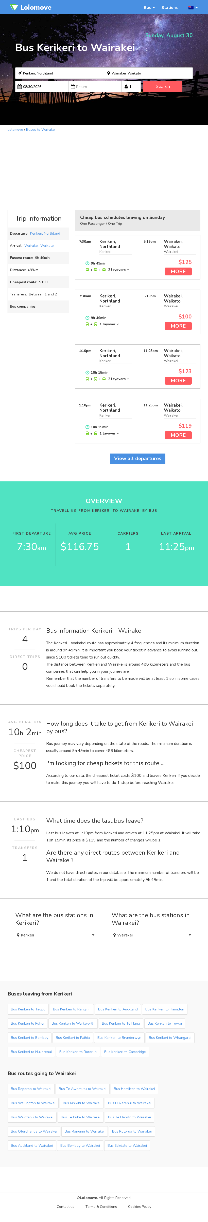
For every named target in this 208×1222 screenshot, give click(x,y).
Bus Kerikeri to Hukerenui (31, 1051)
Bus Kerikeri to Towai (165, 1023)
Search (163, 86)
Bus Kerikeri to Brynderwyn (119, 1037)
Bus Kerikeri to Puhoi (27, 1023)
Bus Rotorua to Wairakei (132, 1131)
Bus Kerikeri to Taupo (28, 1009)
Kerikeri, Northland (45, 233)
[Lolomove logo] (30, 7)
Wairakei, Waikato (39, 245)
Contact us (65, 1206)
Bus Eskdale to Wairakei (127, 1145)
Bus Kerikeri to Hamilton (164, 1009)
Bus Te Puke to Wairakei (80, 1117)
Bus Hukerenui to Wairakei (129, 1103)
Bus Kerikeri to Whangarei (170, 1037)
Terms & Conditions (101, 1206)
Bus (147, 7)
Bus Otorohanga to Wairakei (34, 1131)
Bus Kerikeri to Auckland (118, 1009)
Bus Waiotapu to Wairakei (32, 1117)
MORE (178, 271)
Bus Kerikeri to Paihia (73, 1037)
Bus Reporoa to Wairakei (31, 1088)
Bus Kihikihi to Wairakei (81, 1103)
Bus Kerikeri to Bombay (29, 1037)
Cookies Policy (139, 1206)
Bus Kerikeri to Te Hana (121, 1023)
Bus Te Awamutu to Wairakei (82, 1088)
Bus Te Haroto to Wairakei (129, 1117)
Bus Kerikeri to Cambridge (125, 1051)
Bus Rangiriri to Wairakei (85, 1131)
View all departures (137, 458)
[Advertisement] (104, 170)
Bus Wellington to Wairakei (33, 1103)
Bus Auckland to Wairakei (32, 1145)
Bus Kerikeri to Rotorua (78, 1051)
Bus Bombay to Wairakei (80, 1145)
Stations (170, 7)
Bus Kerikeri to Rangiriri (72, 1009)
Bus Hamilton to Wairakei (134, 1088)
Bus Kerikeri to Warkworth (73, 1023)
